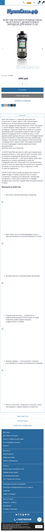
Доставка (6, 432)
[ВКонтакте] (2, 105)
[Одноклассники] (5, 105)
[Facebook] (18, 514)
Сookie (10, 529)
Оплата (5, 446)
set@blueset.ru (23, 522)
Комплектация (22, 421)
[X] (11, 105)
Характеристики (22, 416)
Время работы (8, 454)
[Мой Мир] (8, 105)
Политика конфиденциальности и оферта (18, 487)
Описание (22, 115)
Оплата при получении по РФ (13, 469)
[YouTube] (23, 514)
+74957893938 (23, 519)
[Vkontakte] (16, 514)
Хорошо (38, 527)
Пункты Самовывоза (10, 461)
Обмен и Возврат (9, 494)
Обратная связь (9, 457)
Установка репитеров (11, 476)
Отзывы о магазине (10, 509)
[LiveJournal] (14, 105)
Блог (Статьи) (8, 499)
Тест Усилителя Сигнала (12, 479)
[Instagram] (21, 514)
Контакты (6, 451)
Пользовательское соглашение (14, 484)
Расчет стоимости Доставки (13, 439)
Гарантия (6, 491)
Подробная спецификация (22, 425)
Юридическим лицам (10, 472)
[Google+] (28, 514)
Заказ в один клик (22, 96)
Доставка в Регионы (10, 436)
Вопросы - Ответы (9, 502)
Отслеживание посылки (11, 442)
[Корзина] (43, 3)
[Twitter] (26, 514)
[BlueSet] (22, 11)
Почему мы (7, 506)
